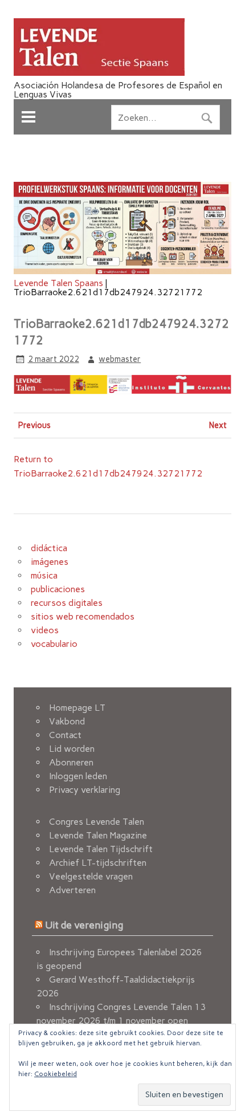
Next (218, 425)
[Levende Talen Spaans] (99, 72)
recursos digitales (67, 602)
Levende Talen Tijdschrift (101, 849)
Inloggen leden (78, 776)
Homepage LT (77, 707)
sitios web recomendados (82, 616)
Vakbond (67, 721)
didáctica (49, 548)
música (44, 575)
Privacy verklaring (84, 789)
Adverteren (72, 890)
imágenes (49, 561)
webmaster (120, 359)
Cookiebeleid (55, 1074)
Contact (65, 735)
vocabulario (54, 643)
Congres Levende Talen (96, 821)
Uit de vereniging (84, 925)
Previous (34, 425)
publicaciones (58, 589)
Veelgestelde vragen (91, 876)
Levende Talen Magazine (98, 835)
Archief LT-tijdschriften (97, 862)
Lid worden (72, 748)
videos (45, 630)
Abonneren (71, 762)
